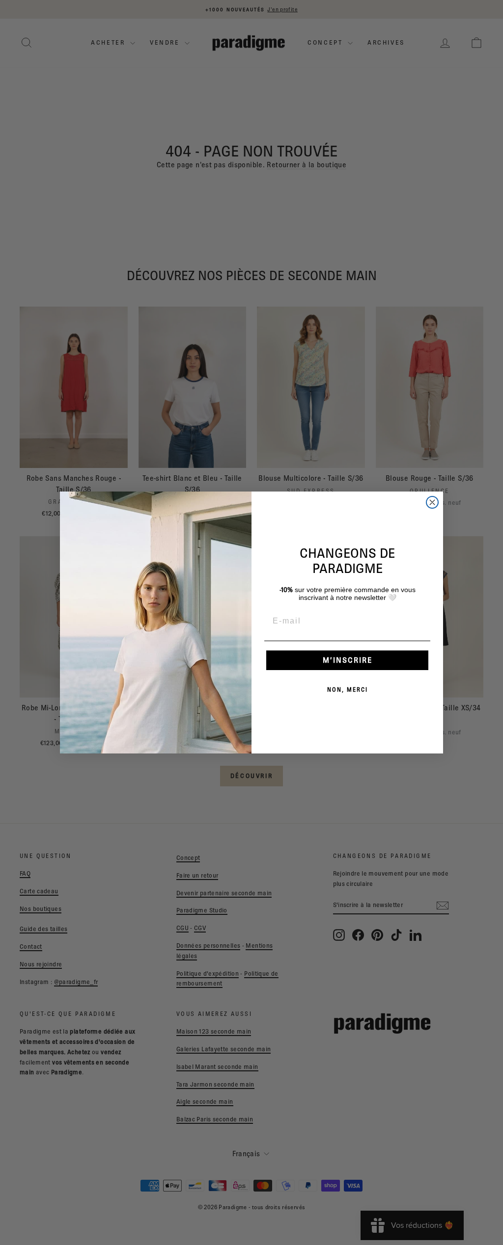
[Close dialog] (432, 502)
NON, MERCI (347, 689)
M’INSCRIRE (347, 660)
